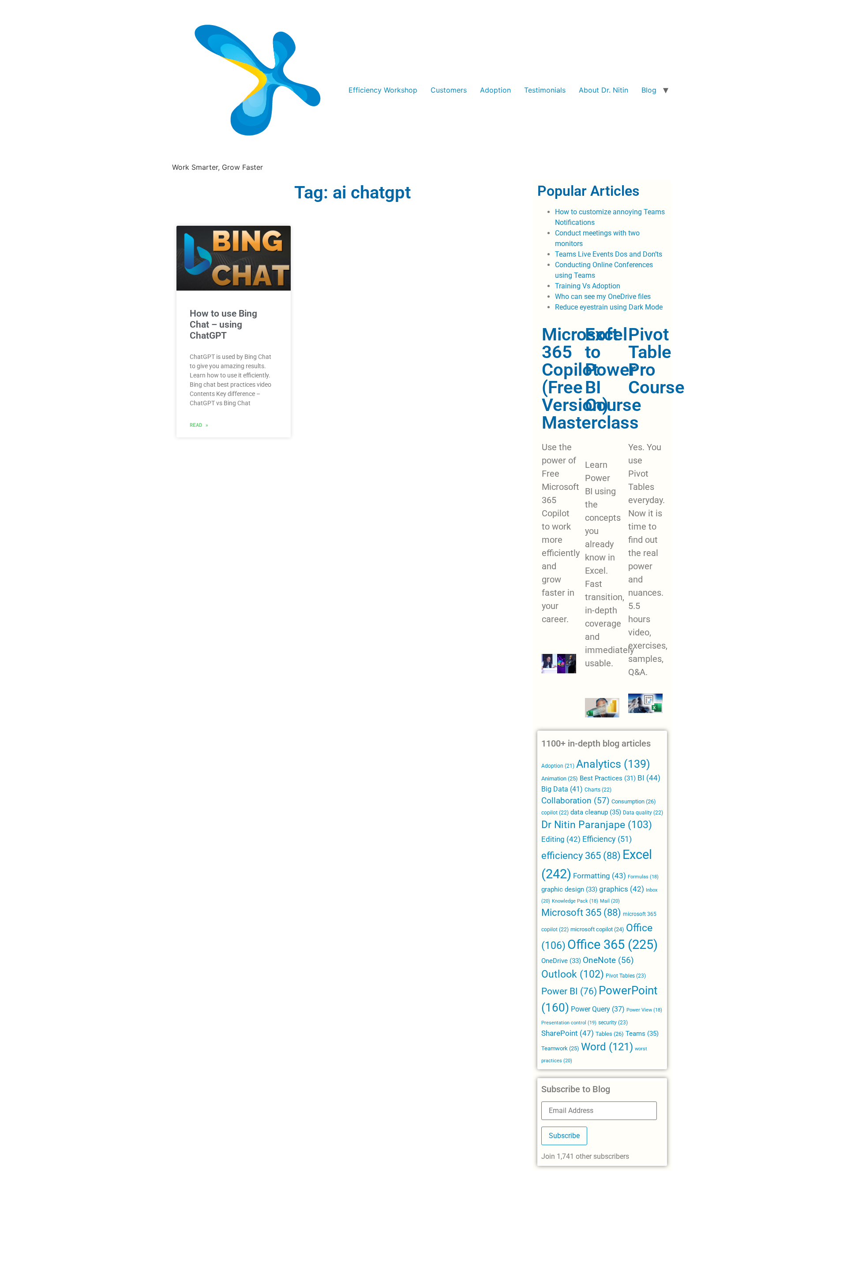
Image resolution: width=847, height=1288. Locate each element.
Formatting (599, 875)
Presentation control (568, 1023)
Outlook (572, 974)
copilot (555, 813)
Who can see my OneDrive (595, 296)
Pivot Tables (626, 976)
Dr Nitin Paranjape (596, 825)
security (613, 1022)
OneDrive (561, 961)
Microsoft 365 (581, 912)
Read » (199, 424)
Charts (598, 790)
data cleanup (595, 812)
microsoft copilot (597, 929)
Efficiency (607, 839)
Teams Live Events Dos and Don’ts (608, 254)
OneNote (608, 960)
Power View (644, 1010)
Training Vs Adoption (587, 286)
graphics (621, 889)
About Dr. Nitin (603, 90)
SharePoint (567, 1033)
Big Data (562, 789)
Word (607, 1046)
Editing (561, 839)
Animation (559, 778)
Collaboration (575, 801)
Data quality (643, 813)
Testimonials (545, 90)
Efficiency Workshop (383, 90)
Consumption (633, 801)
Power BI (569, 991)
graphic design (569, 889)
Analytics (613, 764)
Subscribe (564, 1135)
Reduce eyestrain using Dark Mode (609, 307)
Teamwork (560, 1048)
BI (648, 777)
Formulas (643, 877)
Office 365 (612, 944)
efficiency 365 (581, 855)
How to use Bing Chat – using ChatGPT (223, 324)
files (644, 296)
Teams (642, 1034)
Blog (648, 90)
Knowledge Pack (575, 901)
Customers (449, 90)
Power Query (598, 1009)
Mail (610, 901)
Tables (610, 1033)
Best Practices (608, 778)
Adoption (495, 90)
